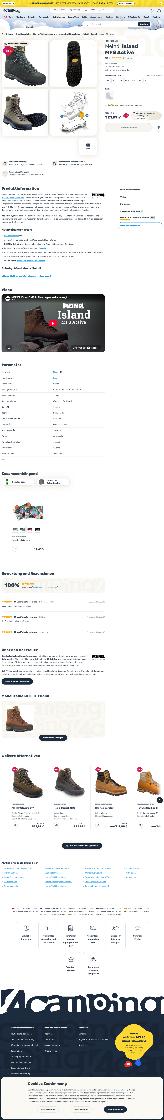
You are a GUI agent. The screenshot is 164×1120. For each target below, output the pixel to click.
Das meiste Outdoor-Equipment (93, 970)
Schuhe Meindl (132, 868)
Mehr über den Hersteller (17, 681)
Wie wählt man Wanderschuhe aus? (26, 276)
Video (88, 148)
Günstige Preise (137, 937)
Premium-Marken (71, 969)
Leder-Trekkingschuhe (14, 877)
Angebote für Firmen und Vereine (93, 1039)
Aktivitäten (131, 873)
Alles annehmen (115, 1109)
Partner (110, 1090)
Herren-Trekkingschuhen (13, 197)
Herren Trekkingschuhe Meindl (58, 882)
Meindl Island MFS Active (27, 908)
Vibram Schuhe (11, 873)
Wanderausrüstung (93, 873)
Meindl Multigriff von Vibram (31, 261)
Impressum (49, 1039)
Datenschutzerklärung (20, 1073)
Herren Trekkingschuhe (55, 877)
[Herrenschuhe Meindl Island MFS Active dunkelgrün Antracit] (25, 63)
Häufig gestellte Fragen (21, 1034)
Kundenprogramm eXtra (21, 1056)
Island (56, 378)
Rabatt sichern (125, 3)
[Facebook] (138, 1062)
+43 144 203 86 (134, 1037)
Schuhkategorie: (11, 236)
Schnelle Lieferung (26, 937)
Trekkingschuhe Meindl (95, 882)
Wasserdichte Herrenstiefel (57, 868)
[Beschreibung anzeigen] (113, 113)
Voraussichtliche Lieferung (131, 105)
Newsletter (83, 1045)
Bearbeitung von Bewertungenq (45, 587)
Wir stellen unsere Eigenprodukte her (70, 941)
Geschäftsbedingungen (21, 1062)
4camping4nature (52, 1045)
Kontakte (83, 1034)
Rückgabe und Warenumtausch (24, 1045)
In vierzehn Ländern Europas (115, 939)
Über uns (48, 1034)
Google (121, 1090)
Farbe (107, 89)
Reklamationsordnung (20, 1068)
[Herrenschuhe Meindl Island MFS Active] (73, 63)
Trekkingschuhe (11, 886)
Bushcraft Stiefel (52, 873)
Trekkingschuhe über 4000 (97, 877)
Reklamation (16, 1051)
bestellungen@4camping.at (134, 1041)
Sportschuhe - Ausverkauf (97, 886)
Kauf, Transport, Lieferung (22, 1039)
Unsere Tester (50, 1051)
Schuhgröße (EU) (113, 75)
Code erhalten (142, 118)
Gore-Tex (43, 248)
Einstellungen (81, 1109)
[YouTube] (128, 1064)
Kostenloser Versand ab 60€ (93, 939)
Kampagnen (131, 877)
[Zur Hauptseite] (11, 11)
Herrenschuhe (111, 41)
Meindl (40, 194)
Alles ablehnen (48, 1109)
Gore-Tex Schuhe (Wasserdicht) (18, 868)
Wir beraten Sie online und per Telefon (48, 939)
